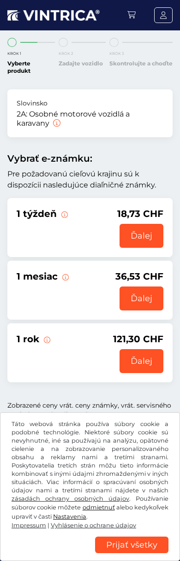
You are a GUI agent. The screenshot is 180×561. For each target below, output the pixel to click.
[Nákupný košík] (131, 15)
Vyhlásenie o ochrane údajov (93, 525)
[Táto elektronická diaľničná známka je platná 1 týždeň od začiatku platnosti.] (64, 213)
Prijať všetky (131, 545)
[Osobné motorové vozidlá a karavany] (55, 123)
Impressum (29, 525)
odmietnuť (99, 507)
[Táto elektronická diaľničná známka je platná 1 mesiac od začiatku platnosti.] (64, 276)
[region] (90, 554)
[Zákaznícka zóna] (163, 15)
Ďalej (141, 236)
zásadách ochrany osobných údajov (70, 498)
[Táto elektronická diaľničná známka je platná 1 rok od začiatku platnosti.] (46, 339)
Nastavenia (69, 516)
